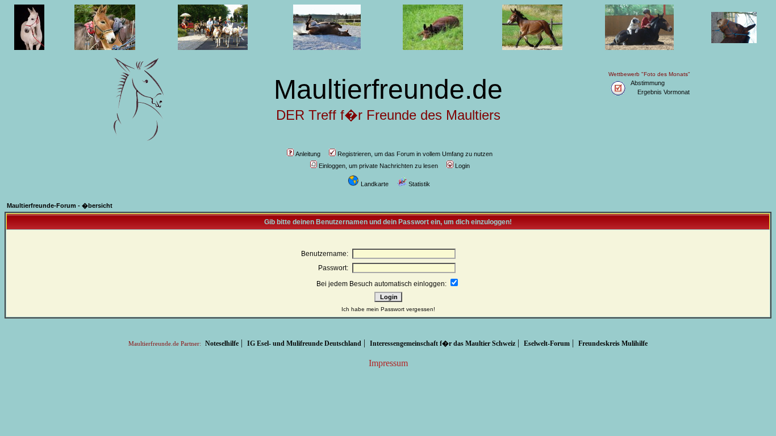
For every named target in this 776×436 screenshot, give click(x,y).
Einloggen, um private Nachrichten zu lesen (378, 165)
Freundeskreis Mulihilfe (613, 343)
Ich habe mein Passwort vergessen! (388, 309)
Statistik (419, 184)
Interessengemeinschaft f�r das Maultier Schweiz (442, 343)
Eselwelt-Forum (547, 343)
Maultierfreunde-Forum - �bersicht (59, 205)
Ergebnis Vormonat (663, 92)
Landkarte (375, 184)
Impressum (388, 363)
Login (462, 165)
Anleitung (307, 153)
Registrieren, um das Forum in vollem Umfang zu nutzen (415, 153)
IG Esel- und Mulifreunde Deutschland (304, 343)
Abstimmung (648, 82)
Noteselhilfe (222, 343)
